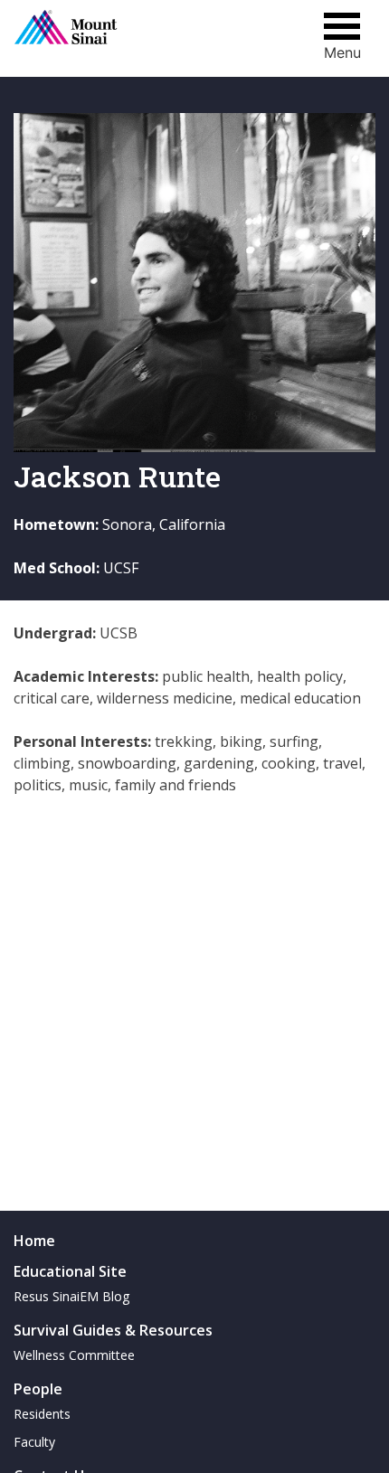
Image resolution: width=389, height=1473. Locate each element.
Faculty (34, 1441)
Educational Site (70, 1271)
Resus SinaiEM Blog (71, 1296)
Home (34, 1241)
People (38, 1389)
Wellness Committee (74, 1355)
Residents (42, 1413)
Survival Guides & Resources (113, 1330)
